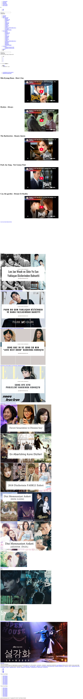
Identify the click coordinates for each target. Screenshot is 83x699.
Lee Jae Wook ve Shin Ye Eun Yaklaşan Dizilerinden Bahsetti (11, 290)
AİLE (6, 21)
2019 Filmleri (5, 683)
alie (4, 65)
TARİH (6, 26)
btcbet (70, 666)
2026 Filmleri (5, 675)
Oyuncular (4, 46)
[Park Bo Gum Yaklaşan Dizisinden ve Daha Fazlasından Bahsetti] (23, 327)
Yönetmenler (5, 1)
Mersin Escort (39, 667)
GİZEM (6, 24)
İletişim (4, 49)
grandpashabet (3, 667)
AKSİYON (7, 22)
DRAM (6, 18)
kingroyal (66, 666)
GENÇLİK (7, 25)
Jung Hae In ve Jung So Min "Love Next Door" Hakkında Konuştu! (12, 365)
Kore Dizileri (5, 30)
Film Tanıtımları (5, 17)
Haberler (4, 16)
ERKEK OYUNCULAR (9, 48)
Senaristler (4, 2)
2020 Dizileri (5, 694)
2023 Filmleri (5, 679)
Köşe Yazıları (5, 5)
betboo (7, 667)
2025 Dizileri (5, 688)
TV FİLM (7, 28)
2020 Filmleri (5, 682)
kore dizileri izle (26, 666)
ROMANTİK (7, 19)
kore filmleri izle (60, 665)
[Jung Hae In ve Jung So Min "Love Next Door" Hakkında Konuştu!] (23, 364)
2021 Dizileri (5, 693)
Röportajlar (5, 3)
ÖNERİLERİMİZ (8, 29)
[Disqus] (41, 237)
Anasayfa (4, 15)
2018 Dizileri (5, 696)
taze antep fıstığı (33, 666)
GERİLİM (7, 23)
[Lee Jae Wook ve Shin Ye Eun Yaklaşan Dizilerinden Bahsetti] (23, 289)
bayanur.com (45, 667)
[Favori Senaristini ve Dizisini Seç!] (41, 419)
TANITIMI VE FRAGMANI (8, 72)
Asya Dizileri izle (44, 666)
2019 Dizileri (5, 695)
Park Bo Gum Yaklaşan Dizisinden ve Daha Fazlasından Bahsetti (12, 328)
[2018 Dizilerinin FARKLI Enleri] (41, 477)
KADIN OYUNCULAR (9, 47)
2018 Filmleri (5, 684)
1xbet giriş (18, 667)
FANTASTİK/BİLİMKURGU (10, 27)
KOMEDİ (7, 20)
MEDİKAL (7, 42)
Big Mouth (2, 604)
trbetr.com (23, 667)
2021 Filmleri (5, 681)
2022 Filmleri (5, 680)
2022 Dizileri (5, 692)
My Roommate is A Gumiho (5, 621)
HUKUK (6, 43)
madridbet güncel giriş (75, 666)
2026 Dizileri (5, 687)
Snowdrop (2, 663)
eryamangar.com (34, 667)
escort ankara (27, 667)
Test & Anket (5, 4)
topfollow (56, 666)
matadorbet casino (12, 667)
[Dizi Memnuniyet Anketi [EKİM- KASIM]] (41, 506)
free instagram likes (51, 666)
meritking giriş (61, 666)
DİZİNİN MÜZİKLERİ (7, 73)
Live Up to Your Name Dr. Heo (6, 221)
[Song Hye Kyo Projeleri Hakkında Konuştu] (23, 401)
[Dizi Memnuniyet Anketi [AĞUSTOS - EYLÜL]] (41, 536)
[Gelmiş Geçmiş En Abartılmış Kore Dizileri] (41, 448)
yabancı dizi (38, 666)
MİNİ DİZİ (7, 44)
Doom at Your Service (4, 567)
